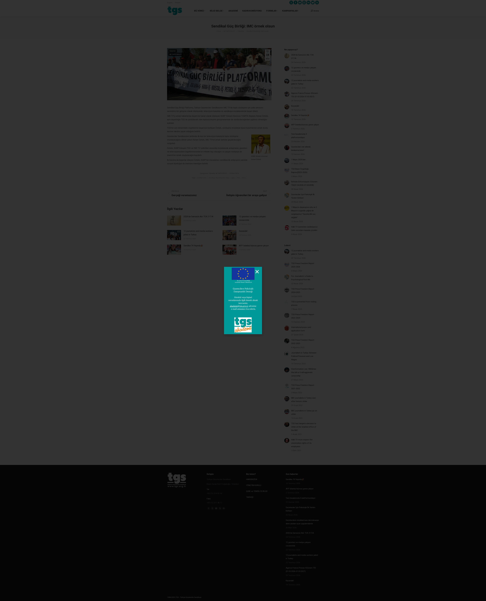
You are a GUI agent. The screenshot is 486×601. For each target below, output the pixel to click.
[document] (243, 300)
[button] (257, 271)
